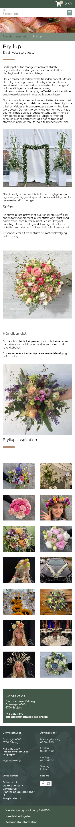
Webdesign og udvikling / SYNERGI (27, 810)
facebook (43, 783)
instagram (49, 783)
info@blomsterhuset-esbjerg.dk (26, 716)
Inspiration (22, 36)
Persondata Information (21, 822)
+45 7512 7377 (14, 713)
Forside (7, 36)
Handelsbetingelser (18, 816)
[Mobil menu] (69, 12)
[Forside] (10, 12)
